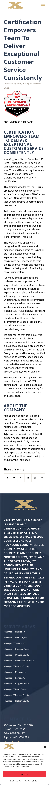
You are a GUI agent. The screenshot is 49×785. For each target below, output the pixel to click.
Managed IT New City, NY (15, 637)
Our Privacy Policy (16, 781)
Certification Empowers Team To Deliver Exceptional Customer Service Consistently (24, 50)
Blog (27, 83)
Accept (24, 774)
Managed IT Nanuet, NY (14, 631)
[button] (45, 747)
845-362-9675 (21, 737)
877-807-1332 (17, 733)
